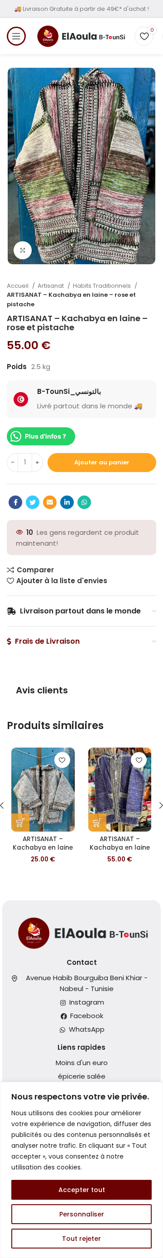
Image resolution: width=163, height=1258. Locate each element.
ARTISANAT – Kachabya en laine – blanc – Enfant (43, 847)
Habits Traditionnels (102, 285)
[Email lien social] (50, 502)
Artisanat (51, 285)
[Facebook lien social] (15, 502)
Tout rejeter (81, 1238)
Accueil (18, 285)
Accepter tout (81, 1189)
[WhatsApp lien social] (84, 502)
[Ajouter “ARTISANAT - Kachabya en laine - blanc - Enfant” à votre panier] (20, 823)
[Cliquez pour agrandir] (23, 250)
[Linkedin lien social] (67, 502)
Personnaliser (81, 1214)
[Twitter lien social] (32, 502)
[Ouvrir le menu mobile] (16, 36)
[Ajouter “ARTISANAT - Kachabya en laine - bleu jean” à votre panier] (97, 823)
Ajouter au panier (101, 462)
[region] (81, 1170)
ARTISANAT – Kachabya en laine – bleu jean (120, 847)
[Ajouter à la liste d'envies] (62, 760)
